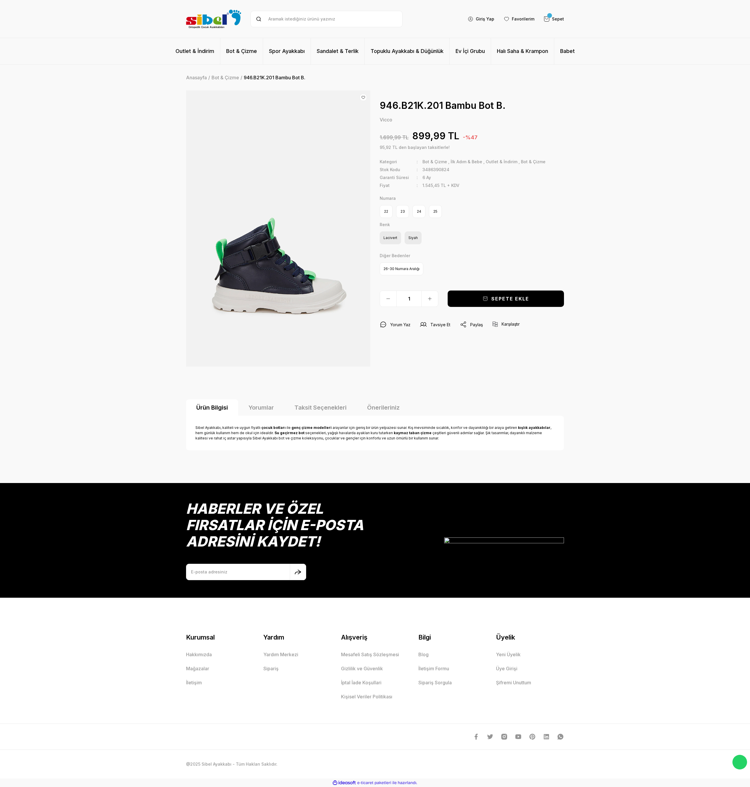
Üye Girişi (506, 668)
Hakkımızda (199, 654)
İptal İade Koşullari (361, 682)
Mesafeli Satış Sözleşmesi (370, 654)
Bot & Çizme (434, 161)
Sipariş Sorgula (435, 682)
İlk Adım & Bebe (466, 161)
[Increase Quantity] (430, 299)
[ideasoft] (344, 783)
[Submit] (298, 572)
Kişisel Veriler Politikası (366, 697)
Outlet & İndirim (501, 161)
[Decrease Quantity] (388, 299)
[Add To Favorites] (363, 97)
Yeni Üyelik (508, 654)
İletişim (194, 682)
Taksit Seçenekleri (320, 407)
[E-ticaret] (374, 782)
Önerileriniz (383, 407)
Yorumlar (261, 407)
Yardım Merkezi (280, 654)
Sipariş (271, 668)
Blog (423, 654)
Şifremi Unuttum (513, 682)
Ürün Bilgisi (212, 407)
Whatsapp (739, 762)
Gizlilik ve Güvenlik (362, 668)
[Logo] (213, 18)
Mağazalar (197, 668)
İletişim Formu (433, 668)
